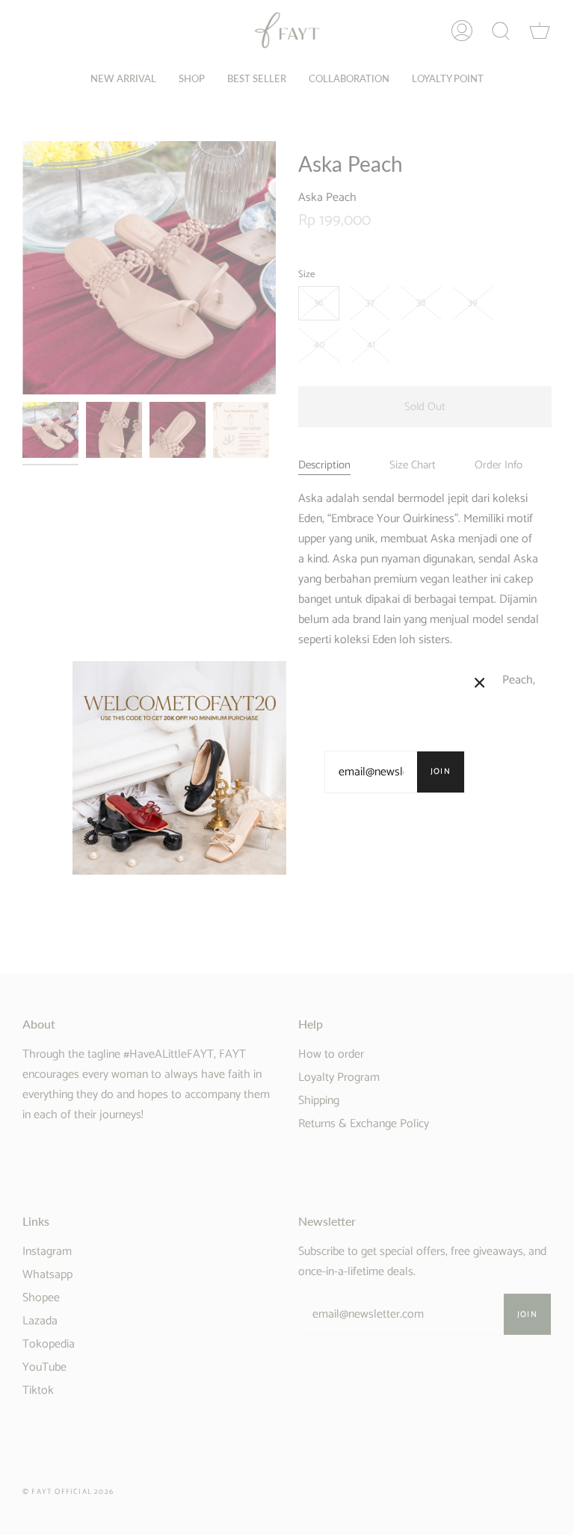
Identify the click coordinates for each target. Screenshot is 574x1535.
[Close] (479, 682)
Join (440, 771)
